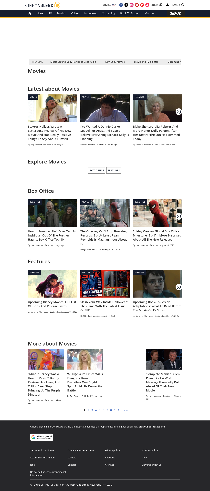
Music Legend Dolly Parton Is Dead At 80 (73, 61)
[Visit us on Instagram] (132, 5)
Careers (72, 457)
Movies (61, 13)
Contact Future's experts (81, 450)
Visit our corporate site (152, 426)
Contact (72, 464)
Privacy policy (112, 450)
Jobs (32, 464)
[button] (178, 5)
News (40, 13)
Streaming (108, 13)
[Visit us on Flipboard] (142, 5)
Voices (75, 13)
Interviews (90, 13)
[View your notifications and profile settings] (167, 5)
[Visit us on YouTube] (137, 5)
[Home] (29, 13)
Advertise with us (151, 464)
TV (50, 13)
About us (110, 457)
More (148, 13)
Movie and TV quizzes (146, 61)
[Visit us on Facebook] (121, 5)
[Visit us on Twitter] (126, 5)
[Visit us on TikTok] (147, 5)
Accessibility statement (42, 457)
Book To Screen (129, 13)
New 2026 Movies (115, 61)
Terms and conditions (42, 450)
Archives (123, 410)
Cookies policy (150, 450)
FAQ (144, 457)
